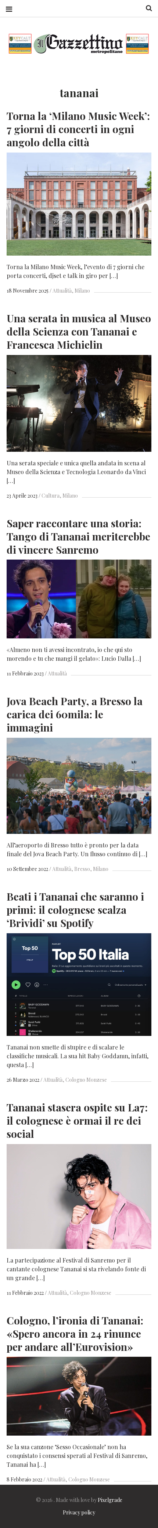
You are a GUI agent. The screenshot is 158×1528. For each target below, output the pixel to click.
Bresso (82, 868)
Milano (82, 290)
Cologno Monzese (86, 1079)
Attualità (62, 290)
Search (146, 8)
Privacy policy (79, 1512)
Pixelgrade (110, 1499)
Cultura (51, 495)
